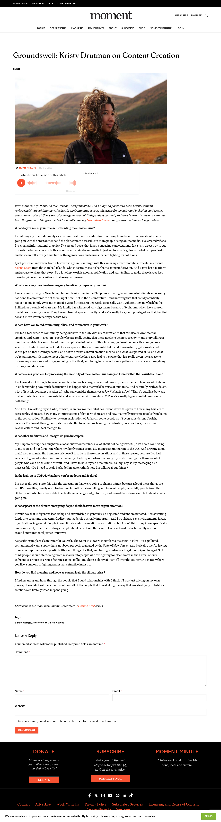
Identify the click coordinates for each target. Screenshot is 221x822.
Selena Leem (23, 267)
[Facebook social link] (89, 795)
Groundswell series (99, 220)
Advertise (43, 804)
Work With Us (67, 804)
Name (20, 691)
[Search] (206, 15)
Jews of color (39, 622)
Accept (209, 816)
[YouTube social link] (110, 795)
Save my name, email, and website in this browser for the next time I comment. (69, 721)
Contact (23, 804)
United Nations (56, 622)
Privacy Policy (95, 804)
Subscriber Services (127, 804)
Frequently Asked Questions (108, 809)
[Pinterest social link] (117, 795)
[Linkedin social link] (124, 795)
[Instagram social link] (103, 795)
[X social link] (96, 795)
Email (117, 691)
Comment (22, 652)
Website (20, 706)
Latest (16, 69)
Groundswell (86, 606)
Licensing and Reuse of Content (174, 804)
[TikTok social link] (131, 795)
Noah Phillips (27, 168)
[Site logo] (110, 15)
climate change (23, 622)
